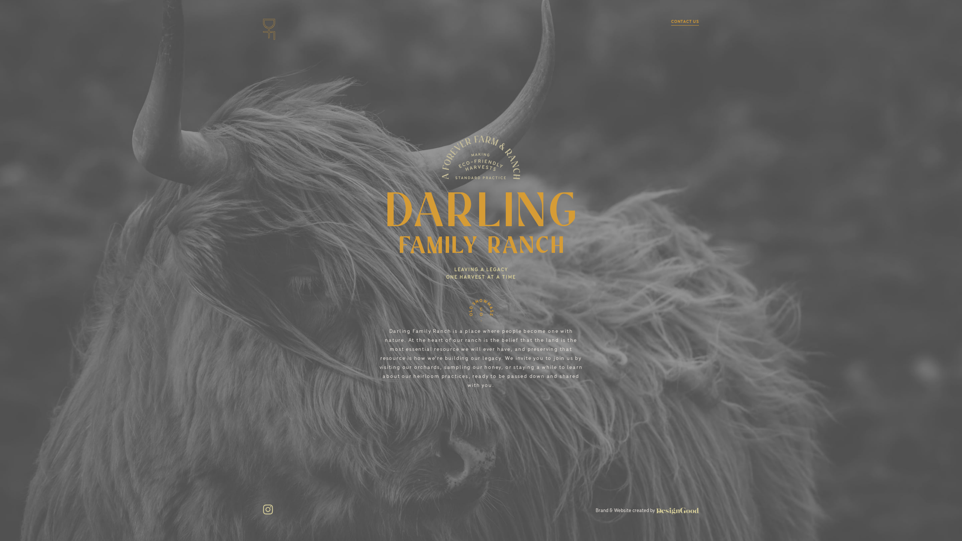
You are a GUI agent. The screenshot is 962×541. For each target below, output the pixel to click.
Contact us (685, 22)
